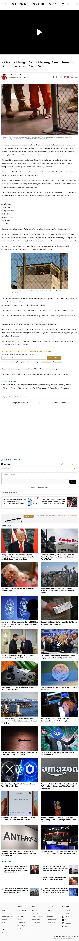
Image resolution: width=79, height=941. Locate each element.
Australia (49, 910)
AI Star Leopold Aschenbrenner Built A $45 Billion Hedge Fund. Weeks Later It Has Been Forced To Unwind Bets (19, 624)
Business (4, 919)
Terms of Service (46, 362)
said (26, 241)
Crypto (3, 929)
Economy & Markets (7, 916)
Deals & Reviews (21, 929)
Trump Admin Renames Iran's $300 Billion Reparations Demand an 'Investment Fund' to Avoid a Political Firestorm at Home (17, 557)
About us (34, 910)
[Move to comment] (76, 77)
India (48, 913)
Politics (3, 926)
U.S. (2, 913)
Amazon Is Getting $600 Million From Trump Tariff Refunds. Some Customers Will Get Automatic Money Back (59, 786)
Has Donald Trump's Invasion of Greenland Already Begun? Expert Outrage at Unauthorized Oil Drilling (19, 721)
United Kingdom (51, 919)
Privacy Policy (58, 362)
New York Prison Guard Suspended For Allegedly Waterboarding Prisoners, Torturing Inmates (37, 385)
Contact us (35, 913)
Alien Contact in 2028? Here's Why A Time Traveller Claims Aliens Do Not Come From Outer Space (58, 591)
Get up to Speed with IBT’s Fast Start (66, 515)
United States (51, 922)
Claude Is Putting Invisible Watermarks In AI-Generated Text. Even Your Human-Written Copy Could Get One (19, 853)
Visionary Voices (21, 910)
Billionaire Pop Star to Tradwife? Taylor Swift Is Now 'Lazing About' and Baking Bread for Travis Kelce (58, 820)
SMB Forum (20, 916)
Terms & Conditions (37, 916)
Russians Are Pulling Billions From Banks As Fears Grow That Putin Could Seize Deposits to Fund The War (58, 557)
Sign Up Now (28, 516)
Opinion (3, 932)
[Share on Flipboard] (65, 77)
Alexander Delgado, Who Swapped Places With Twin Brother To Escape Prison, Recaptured (36, 388)
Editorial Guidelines (58, 403)
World (3, 910)
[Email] (72, 77)
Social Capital (20, 913)
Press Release (21, 922)
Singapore (50, 916)
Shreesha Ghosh (16, 75)
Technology (4, 922)
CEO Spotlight (21, 926)
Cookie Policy (36, 922)
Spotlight (19, 919)
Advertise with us (37, 926)
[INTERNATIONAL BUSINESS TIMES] (39, 4)
